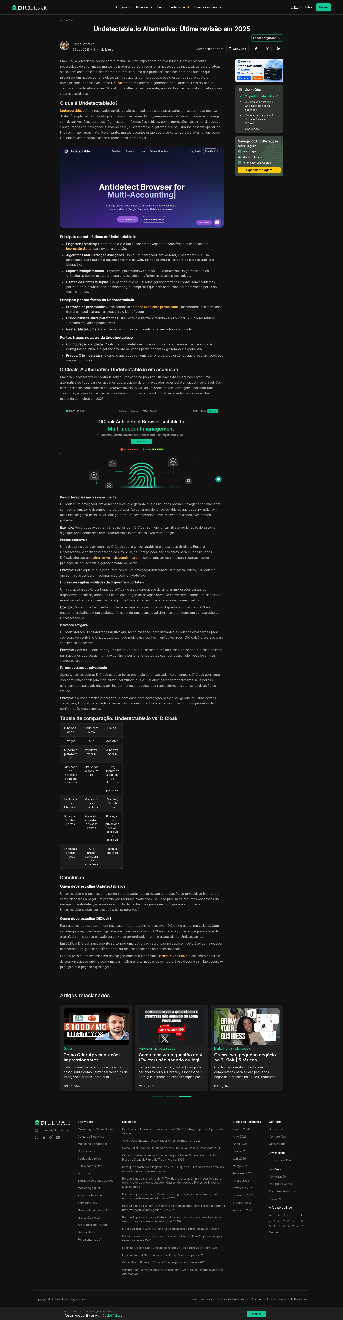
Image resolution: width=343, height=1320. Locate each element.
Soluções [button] (121, 7)
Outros (68, 1048)
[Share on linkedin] (43, 1137)
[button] (296, 7)
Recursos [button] (142, 7)
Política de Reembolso (294, 1299)
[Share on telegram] (51, 1137)
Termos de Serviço (202, 1299)
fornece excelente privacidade (154, 307)
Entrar (309, 7)
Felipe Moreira (83, 44)
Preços (162, 7)
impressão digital (79, 249)
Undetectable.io (72, 111)
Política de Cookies (263, 1299)
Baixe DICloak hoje (173, 956)
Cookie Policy (111, 1315)
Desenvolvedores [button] (205, 7)
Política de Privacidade (233, 1299)
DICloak (117, 83)
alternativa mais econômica (114, 558)
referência (178, 7)
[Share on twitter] (36, 1137)
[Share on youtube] (58, 1137)
